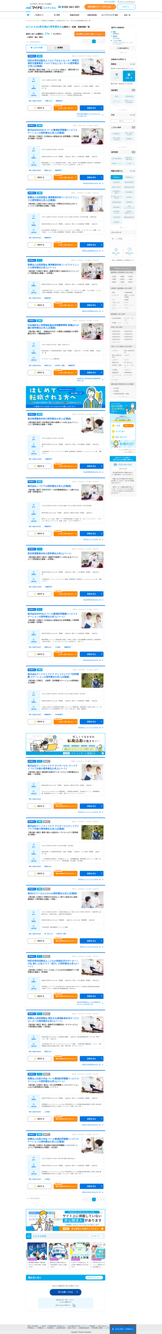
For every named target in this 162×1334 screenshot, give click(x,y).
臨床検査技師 (61, 1328)
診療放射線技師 (84, 1328)
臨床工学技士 (72, 1328)
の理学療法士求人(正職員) (53, 63)
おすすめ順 (38, 48)
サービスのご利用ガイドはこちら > (127, 449)
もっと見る (122, 110)
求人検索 (57, 15)
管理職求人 (116, 134)
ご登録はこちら (128, 425)
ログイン (126, 7)
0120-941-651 (69, 7)
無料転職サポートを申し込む (100, 7)
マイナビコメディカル (32, 20)
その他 (129, 163)
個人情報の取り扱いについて (77, 1326)
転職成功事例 (74, 15)
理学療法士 (31, 1328)
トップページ (28, 15)
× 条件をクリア (123, 52)
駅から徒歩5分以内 (129, 133)
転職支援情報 (92, 15)
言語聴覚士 (50, 1328)
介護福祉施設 (129, 96)
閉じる (122, 227)
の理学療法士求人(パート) (49, 553)
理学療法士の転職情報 (47, 20)
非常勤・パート (117, 163)
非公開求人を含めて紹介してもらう (89, 34)
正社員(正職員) (116, 158)
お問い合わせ (102, 1326)
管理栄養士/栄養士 (97, 1328)
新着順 (60, 48)
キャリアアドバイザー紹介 (110, 15)
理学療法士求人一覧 (62, 20)
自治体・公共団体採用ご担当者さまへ (54, 1326)
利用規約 (92, 1326)
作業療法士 (40, 1328)
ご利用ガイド (39, 15)
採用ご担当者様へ (110, 1)
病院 (116, 96)
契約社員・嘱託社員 (129, 158)
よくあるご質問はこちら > (129, 452)
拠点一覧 (127, 15)
